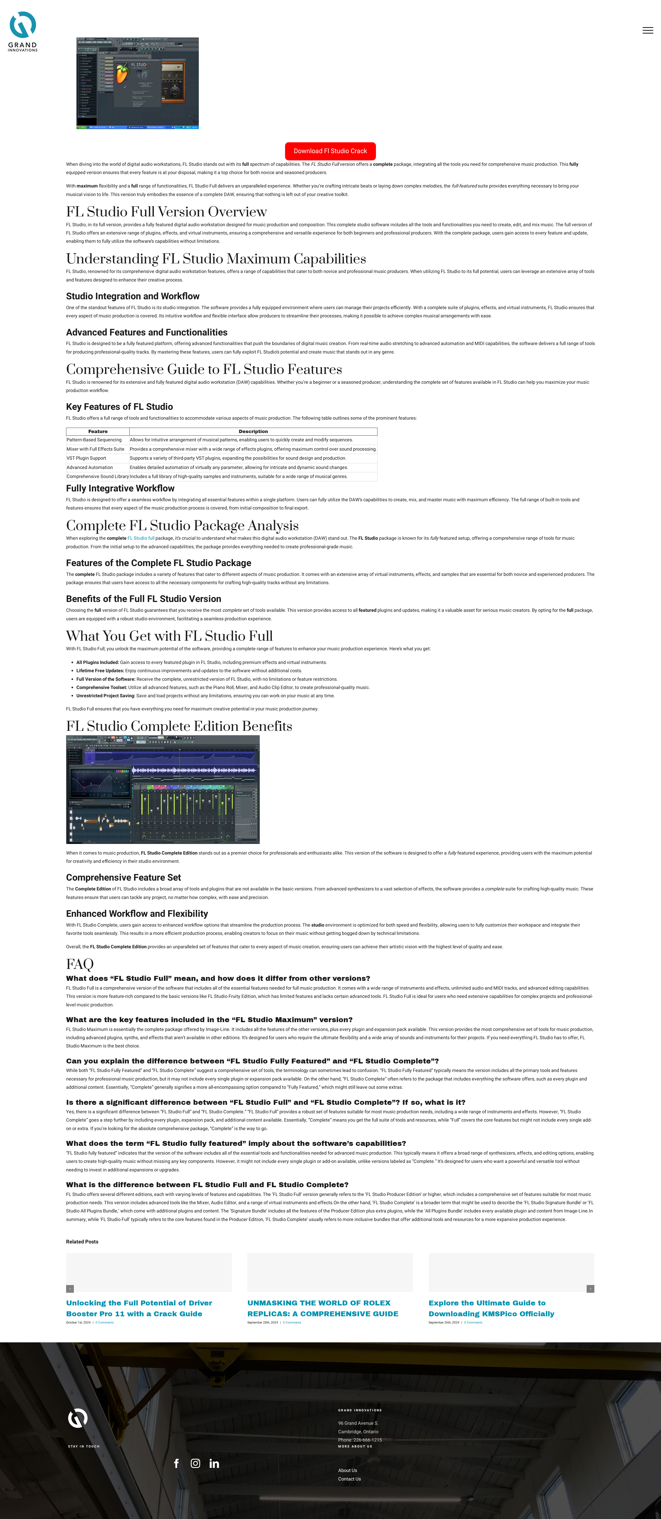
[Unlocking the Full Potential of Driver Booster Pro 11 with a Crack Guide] (149, 1272)
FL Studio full (141, 538)
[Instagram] (195, 1463)
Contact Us (349, 1479)
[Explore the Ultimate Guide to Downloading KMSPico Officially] (511, 1272)
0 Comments (105, 1322)
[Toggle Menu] (648, 30)
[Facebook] (177, 1463)
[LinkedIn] (214, 1463)
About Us (347, 1470)
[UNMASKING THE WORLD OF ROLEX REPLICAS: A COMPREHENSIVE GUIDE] (330, 1272)
